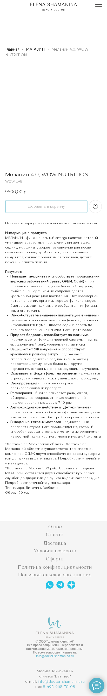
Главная (12, 49)
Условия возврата (55, 550)
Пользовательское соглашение (54, 574)
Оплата (55, 534)
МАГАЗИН (36, 49)
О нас (55, 526)
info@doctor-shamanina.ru (55, 656)
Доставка (54, 543)
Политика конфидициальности (55, 567)
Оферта (55, 558)
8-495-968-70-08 (59, 686)
